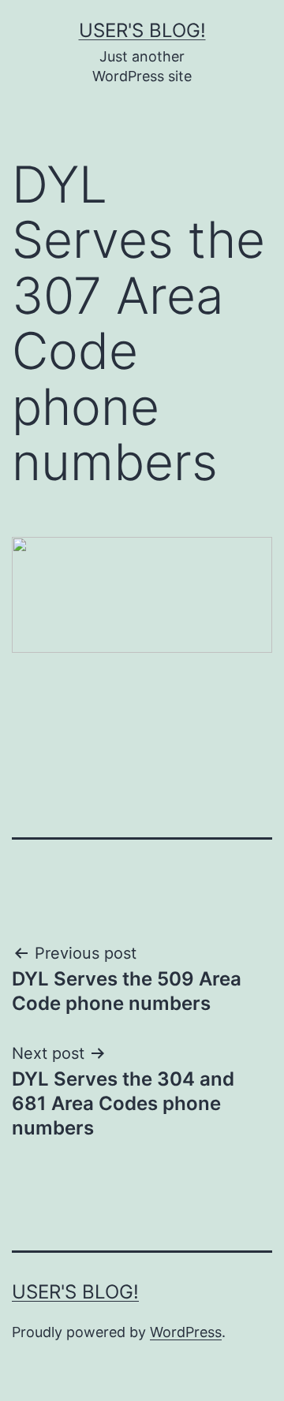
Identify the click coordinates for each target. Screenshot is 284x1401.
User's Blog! (142, 30)
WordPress (186, 1332)
